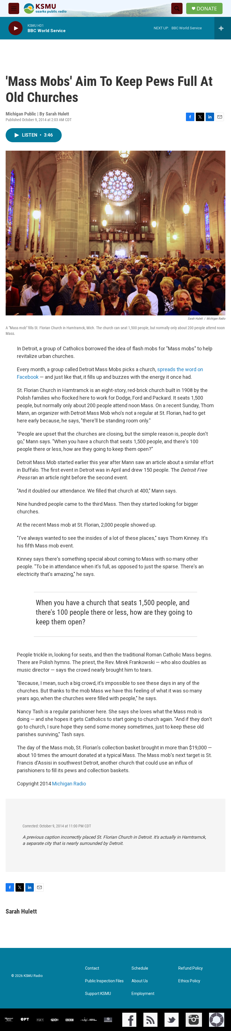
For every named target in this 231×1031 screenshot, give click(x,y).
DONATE (207, 9)
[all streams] (222, 28)
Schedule (140, 968)
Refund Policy (190, 968)
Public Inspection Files (104, 981)
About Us (140, 981)
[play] (15, 28)
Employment (143, 994)
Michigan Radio (69, 784)
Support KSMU (98, 994)
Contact (92, 968)
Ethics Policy (189, 981)
